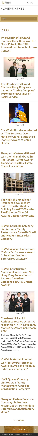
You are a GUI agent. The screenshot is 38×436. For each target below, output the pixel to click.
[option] (19, 429)
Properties (18, 429)
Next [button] (36, 429)
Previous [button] (2, 429)
